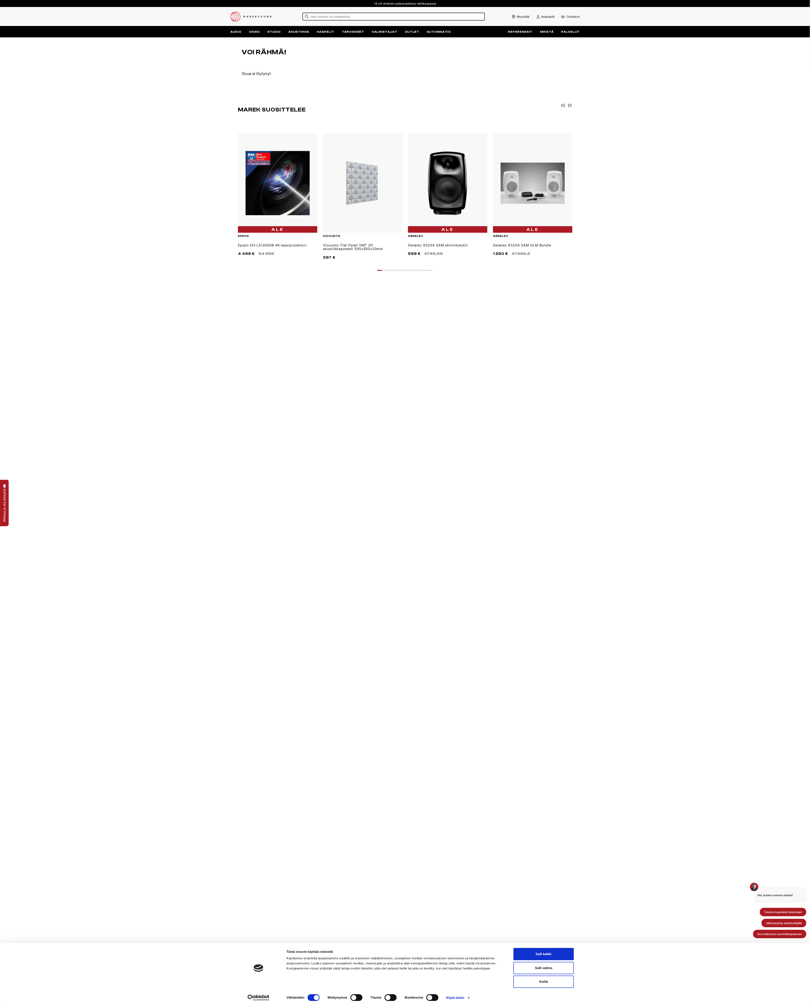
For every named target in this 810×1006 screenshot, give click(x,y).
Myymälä (523, 16)
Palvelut (570, 31)
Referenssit (520, 31)
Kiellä (543, 981)
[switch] (356, 997)
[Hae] (306, 16)
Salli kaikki (543, 954)
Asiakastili (548, 16)
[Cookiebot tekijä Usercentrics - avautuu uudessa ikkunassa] (258, 998)
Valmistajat (384, 31)
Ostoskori (573, 16)
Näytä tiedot (455, 997)
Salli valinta (543, 968)
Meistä (547, 31)
